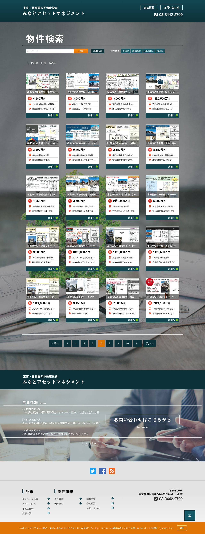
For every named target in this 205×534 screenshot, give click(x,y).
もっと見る (91, 443)
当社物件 (58, 498)
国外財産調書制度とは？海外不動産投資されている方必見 (55, 434)
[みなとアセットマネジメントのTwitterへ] (93, 471)
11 (137, 343)
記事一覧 (26, 513)
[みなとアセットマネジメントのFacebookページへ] (102, 471)
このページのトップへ (189, 515)
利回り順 (148, 51)
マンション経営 (30, 498)
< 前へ (55, 343)
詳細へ (51, 115)
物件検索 (58, 503)
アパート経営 (29, 503)
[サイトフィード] (112, 471)
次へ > (149, 343)
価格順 (125, 51)
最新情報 (90, 498)
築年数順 (136, 51)
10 (127, 343)
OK (182, 528)
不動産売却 (28, 508)
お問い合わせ (171, 7)
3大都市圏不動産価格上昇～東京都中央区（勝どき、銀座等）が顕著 (61, 423)
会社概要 (149, 7)
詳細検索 (97, 51)
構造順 (160, 51)
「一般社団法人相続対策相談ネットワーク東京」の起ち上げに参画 (60, 412)
